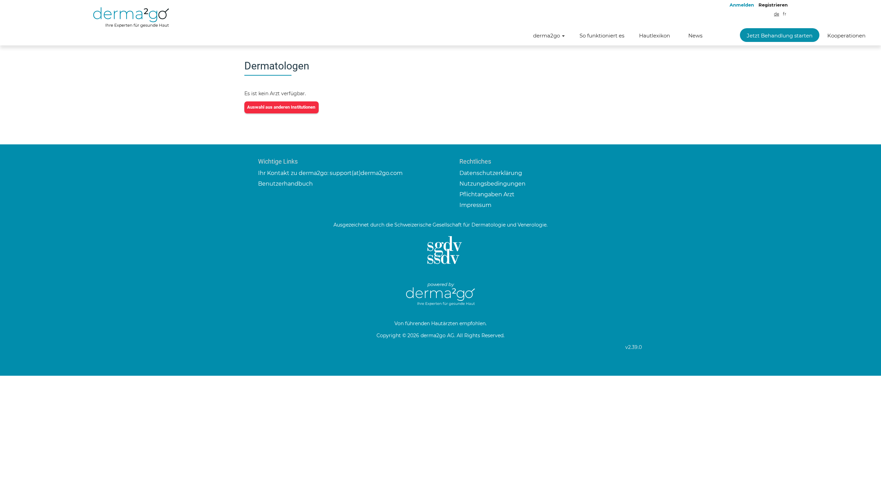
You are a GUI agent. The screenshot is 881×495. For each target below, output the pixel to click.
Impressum (475, 205)
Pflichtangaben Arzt (486, 194)
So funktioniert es (602, 35)
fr (784, 14)
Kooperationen (846, 35)
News (695, 35)
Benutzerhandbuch (285, 183)
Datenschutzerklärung (490, 173)
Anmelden (742, 5)
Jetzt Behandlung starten (780, 35)
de (776, 14)
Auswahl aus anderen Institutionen (281, 107)
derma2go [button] (547, 35)
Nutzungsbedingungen (492, 183)
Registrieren (773, 5)
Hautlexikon (654, 35)
